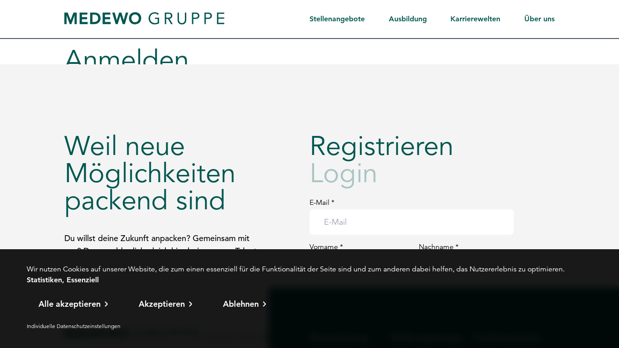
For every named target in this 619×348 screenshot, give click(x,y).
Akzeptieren (162, 304)
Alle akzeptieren (70, 304)
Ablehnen (241, 304)
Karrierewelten (475, 18)
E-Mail (322, 202)
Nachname (439, 246)
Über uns (539, 18)
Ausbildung (408, 18)
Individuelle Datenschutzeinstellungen (74, 326)
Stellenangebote (337, 18)
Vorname (326, 246)
